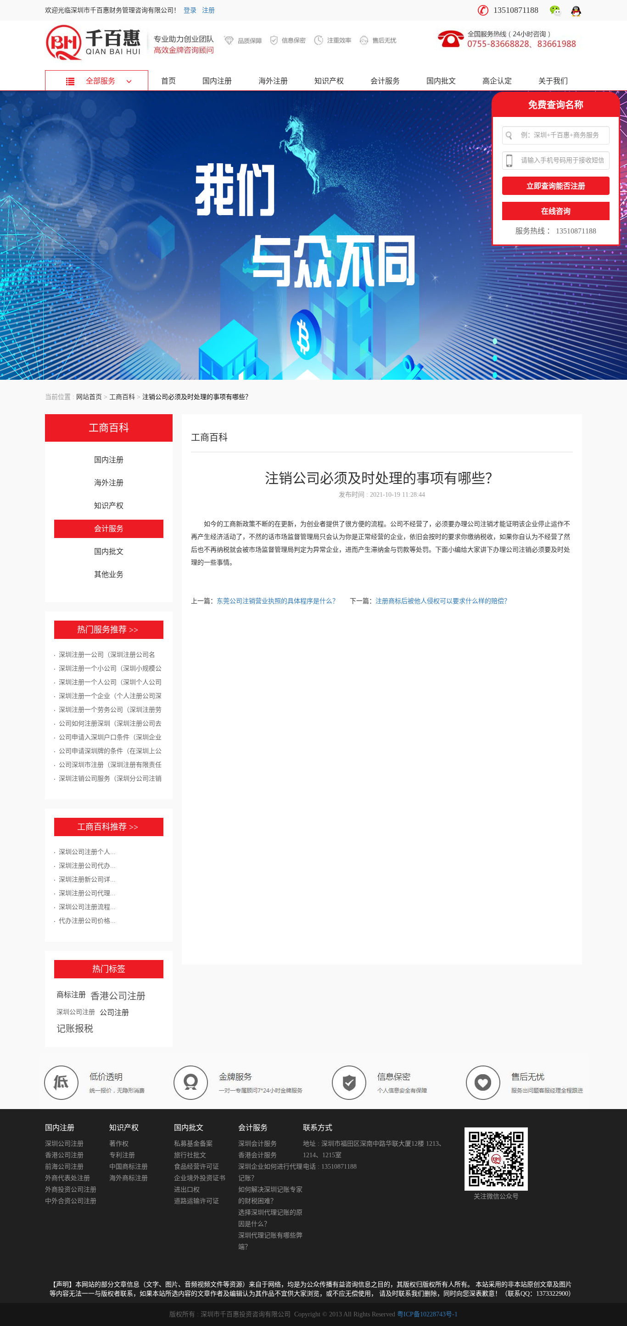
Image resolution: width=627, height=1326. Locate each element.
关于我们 (553, 81)
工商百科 (122, 397)
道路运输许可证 (196, 1201)
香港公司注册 (118, 996)
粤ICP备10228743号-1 (427, 1314)
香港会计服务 (257, 1155)
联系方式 (317, 1128)
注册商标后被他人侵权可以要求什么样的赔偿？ (442, 601)
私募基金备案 (193, 1143)
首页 (168, 81)
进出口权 (187, 1189)
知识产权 (329, 81)
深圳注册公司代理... (87, 893)
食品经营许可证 (196, 1166)
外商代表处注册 (67, 1178)
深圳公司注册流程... (87, 907)
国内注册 (217, 81)
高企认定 (497, 81)
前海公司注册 (64, 1166)
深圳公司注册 (75, 1012)
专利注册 (122, 1155)
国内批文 (441, 81)
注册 (208, 10)
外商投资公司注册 (70, 1189)
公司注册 (114, 1012)
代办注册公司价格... (87, 920)
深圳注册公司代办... (87, 865)
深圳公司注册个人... (87, 852)
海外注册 (273, 81)
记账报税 (74, 1029)
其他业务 (108, 574)
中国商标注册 (128, 1166)
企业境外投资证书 (199, 1178)
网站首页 (89, 397)
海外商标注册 (128, 1178)
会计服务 (385, 81)
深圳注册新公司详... (87, 879)
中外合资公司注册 (70, 1201)
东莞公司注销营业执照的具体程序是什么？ (279, 601)
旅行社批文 (190, 1155)
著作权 (119, 1143)
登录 (190, 10)
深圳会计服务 (257, 1143)
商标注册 (71, 995)
